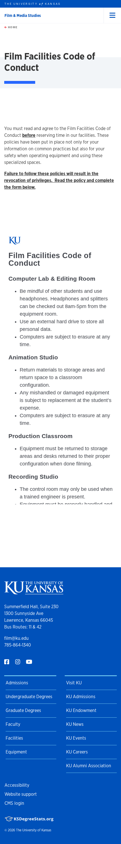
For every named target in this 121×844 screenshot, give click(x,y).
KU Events (76, 738)
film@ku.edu (16, 638)
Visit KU (74, 683)
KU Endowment (81, 710)
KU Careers (77, 752)
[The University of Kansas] (33, 592)
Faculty (13, 724)
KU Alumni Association (88, 766)
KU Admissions (80, 697)
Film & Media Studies (23, 15)
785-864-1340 (17, 645)
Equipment (16, 752)
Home (12, 27)
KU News (75, 724)
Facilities (14, 738)
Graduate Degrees (23, 710)
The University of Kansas (33, 830)
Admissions (17, 683)
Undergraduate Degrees (29, 697)
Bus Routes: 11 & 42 (22, 627)
